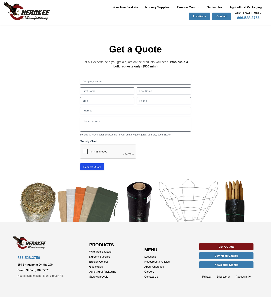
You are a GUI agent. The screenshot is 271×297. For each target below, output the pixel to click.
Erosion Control (188, 7)
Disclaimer (223, 276)
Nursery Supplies (157, 7)
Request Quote (92, 166)
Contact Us (151, 276)
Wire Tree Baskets (125, 7)
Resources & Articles (157, 261)
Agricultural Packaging (246, 7)
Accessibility (243, 276)
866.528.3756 (248, 18)
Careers (149, 271)
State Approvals (98, 276)
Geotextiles (214, 7)
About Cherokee (154, 266)
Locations (150, 256)
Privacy (206, 276)
